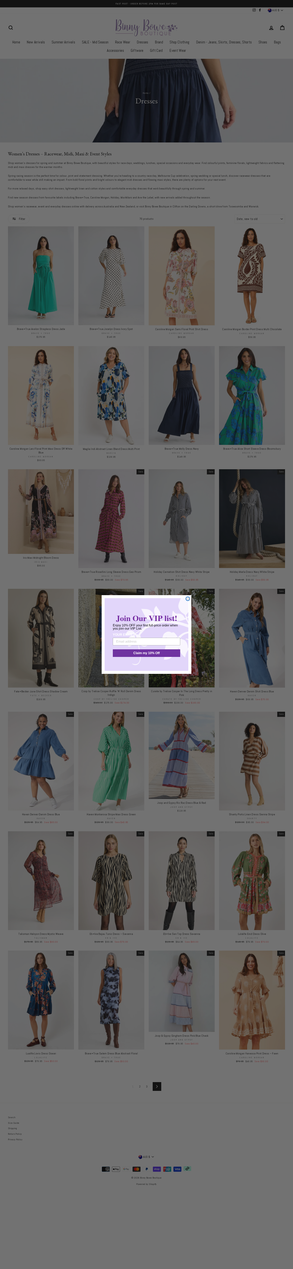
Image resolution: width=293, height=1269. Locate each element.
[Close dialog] (188, 599)
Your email (123, 634)
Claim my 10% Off (146, 653)
